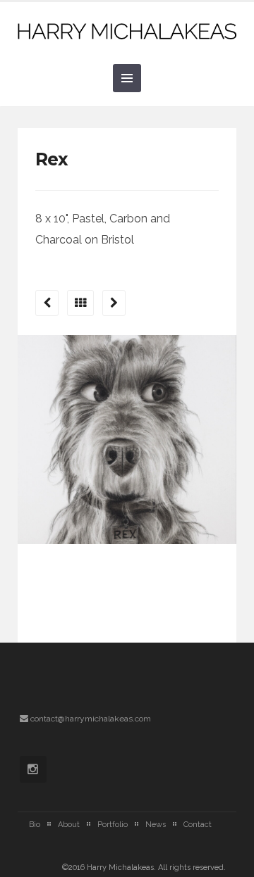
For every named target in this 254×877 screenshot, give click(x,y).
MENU (127, 78)
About (69, 824)
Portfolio (112, 824)
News (155, 824)
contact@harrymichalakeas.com (90, 719)
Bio (34, 824)
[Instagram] (33, 769)
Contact (197, 824)
